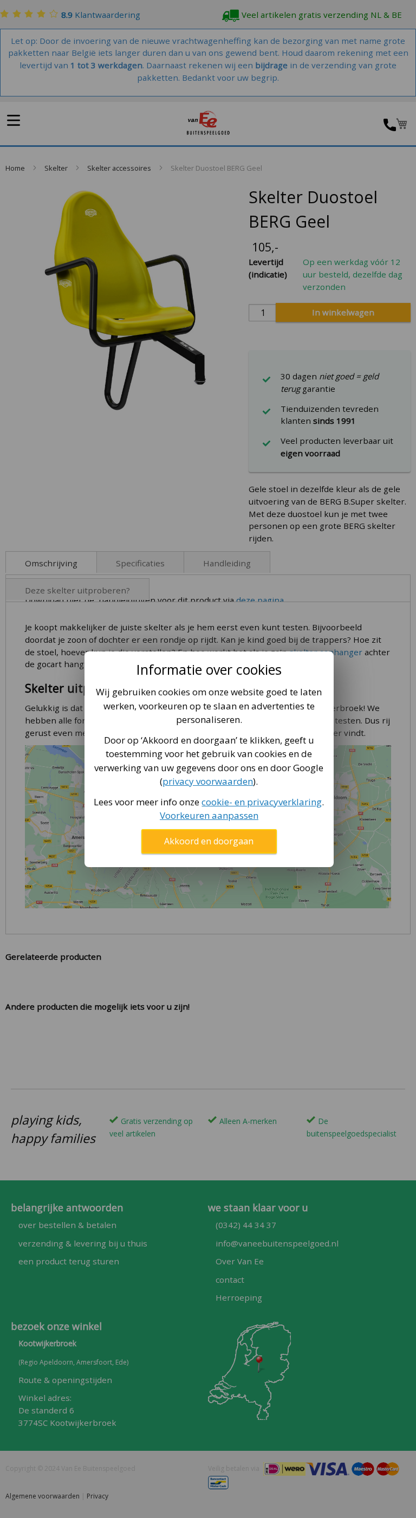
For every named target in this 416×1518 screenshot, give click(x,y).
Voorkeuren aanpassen (209, 815)
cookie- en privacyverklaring (262, 802)
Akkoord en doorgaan (208, 841)
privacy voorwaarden (207, 781)
